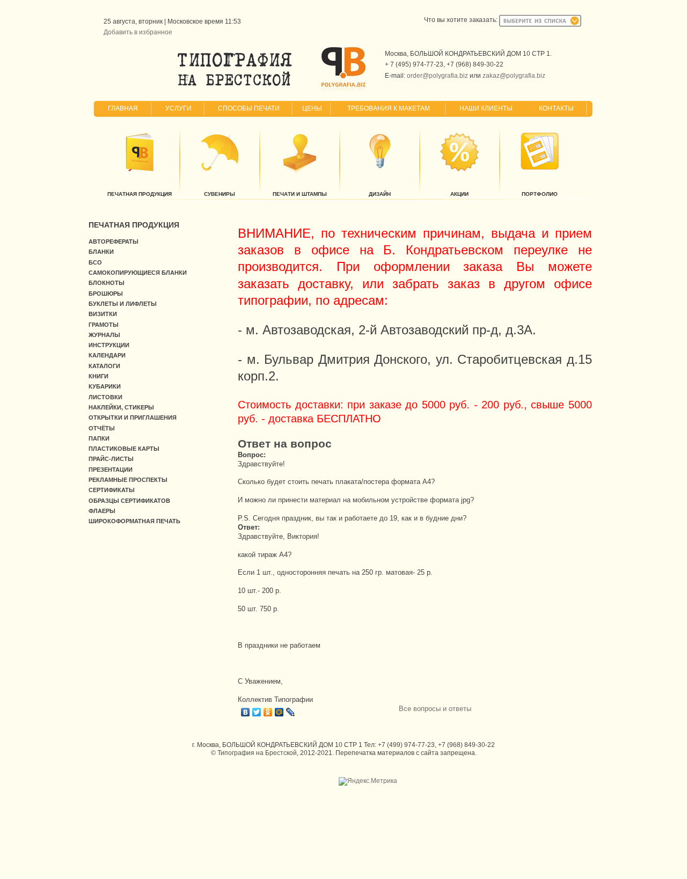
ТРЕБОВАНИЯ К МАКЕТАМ (388, 108)
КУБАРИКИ (105, 386)
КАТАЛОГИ (104, 366)
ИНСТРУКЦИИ (109, 345)
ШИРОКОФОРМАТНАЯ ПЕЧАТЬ (134, 521)
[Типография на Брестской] (235, 86)
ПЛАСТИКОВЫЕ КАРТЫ (124, 448)
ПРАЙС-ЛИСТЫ (111, 459)
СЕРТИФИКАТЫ (112, 490)
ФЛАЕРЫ (102, 511)
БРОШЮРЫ (106, 293)
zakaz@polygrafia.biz (514, 75)
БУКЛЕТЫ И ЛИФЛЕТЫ (123, 304)
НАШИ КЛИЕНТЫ (486, 108)
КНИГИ (98, 376)
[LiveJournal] (290, 712)
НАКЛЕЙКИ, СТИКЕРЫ (121, 407)
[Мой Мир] (279, 712)
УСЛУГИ (178, 108)
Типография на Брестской (257, 753)
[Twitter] (256, 712)
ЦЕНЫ (312, 108)
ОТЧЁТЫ (102, 428)
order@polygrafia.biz (437, 75)
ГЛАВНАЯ (123, 108)
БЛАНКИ (101, 251)
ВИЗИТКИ (103, 314)
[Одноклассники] (268, 712)
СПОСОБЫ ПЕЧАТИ (249, 108)
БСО (95, 262)
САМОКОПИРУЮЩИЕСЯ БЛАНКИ (138, 272)
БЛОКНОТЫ (107, 283)
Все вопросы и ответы (435, 709)
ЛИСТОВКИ (105, 397)
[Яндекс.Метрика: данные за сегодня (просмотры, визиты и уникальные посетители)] (368, 781)
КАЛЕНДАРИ (107, 355)
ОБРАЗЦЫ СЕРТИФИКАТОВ (129, 500)
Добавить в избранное (138, 32)
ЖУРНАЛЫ (104, 335)
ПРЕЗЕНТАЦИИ (111, 469)
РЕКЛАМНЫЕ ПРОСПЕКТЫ (128, 480)
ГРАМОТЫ (104, 324)
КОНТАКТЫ (556, 108)
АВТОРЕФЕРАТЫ (113, 241)
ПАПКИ (99, 438)
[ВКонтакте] (245, 712)
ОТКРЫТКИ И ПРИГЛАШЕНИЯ (133, 417)
